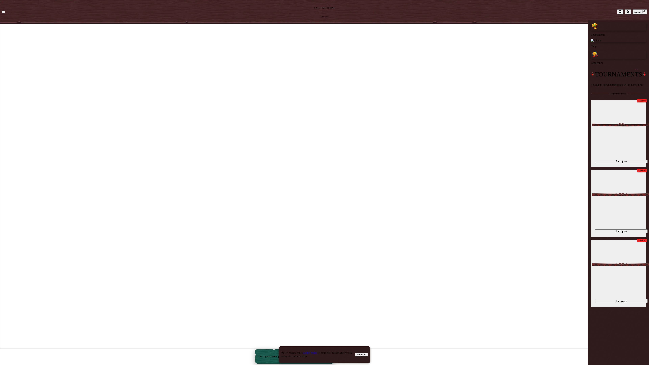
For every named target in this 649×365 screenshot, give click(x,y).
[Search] (620, 11)
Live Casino (94, 152)
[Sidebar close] (628, 11)
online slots (137, 125)
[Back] (3, 12)
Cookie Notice (310, 353)
